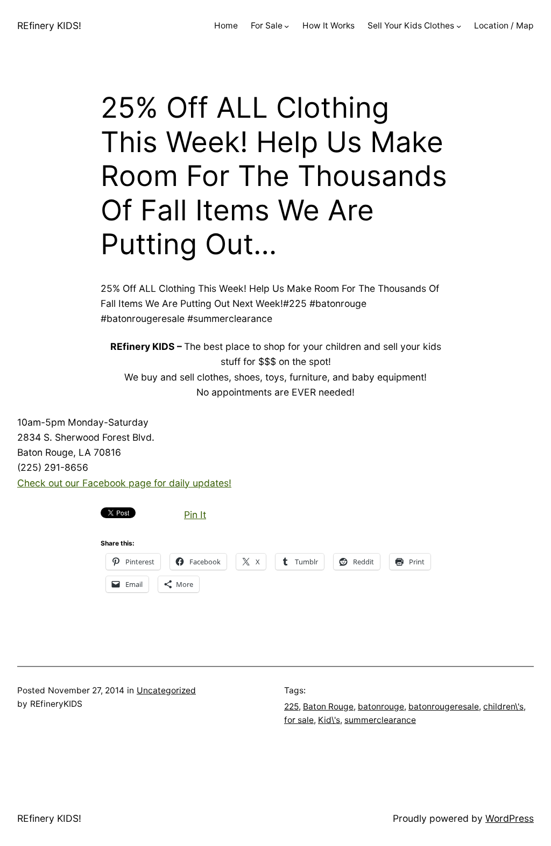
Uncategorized (166, 690)
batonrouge (381, 706)
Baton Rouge (328, 706)
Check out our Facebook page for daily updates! (124, 483)
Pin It (195, 514)
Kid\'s (329, 720)
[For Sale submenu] (286, 26)
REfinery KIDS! (49, 25)
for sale (299, 720)
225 (291, 706)
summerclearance (380, 720)
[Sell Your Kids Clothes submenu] (458, 26)
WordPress (509, 818)
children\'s (503, 706)
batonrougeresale (443, 706)
